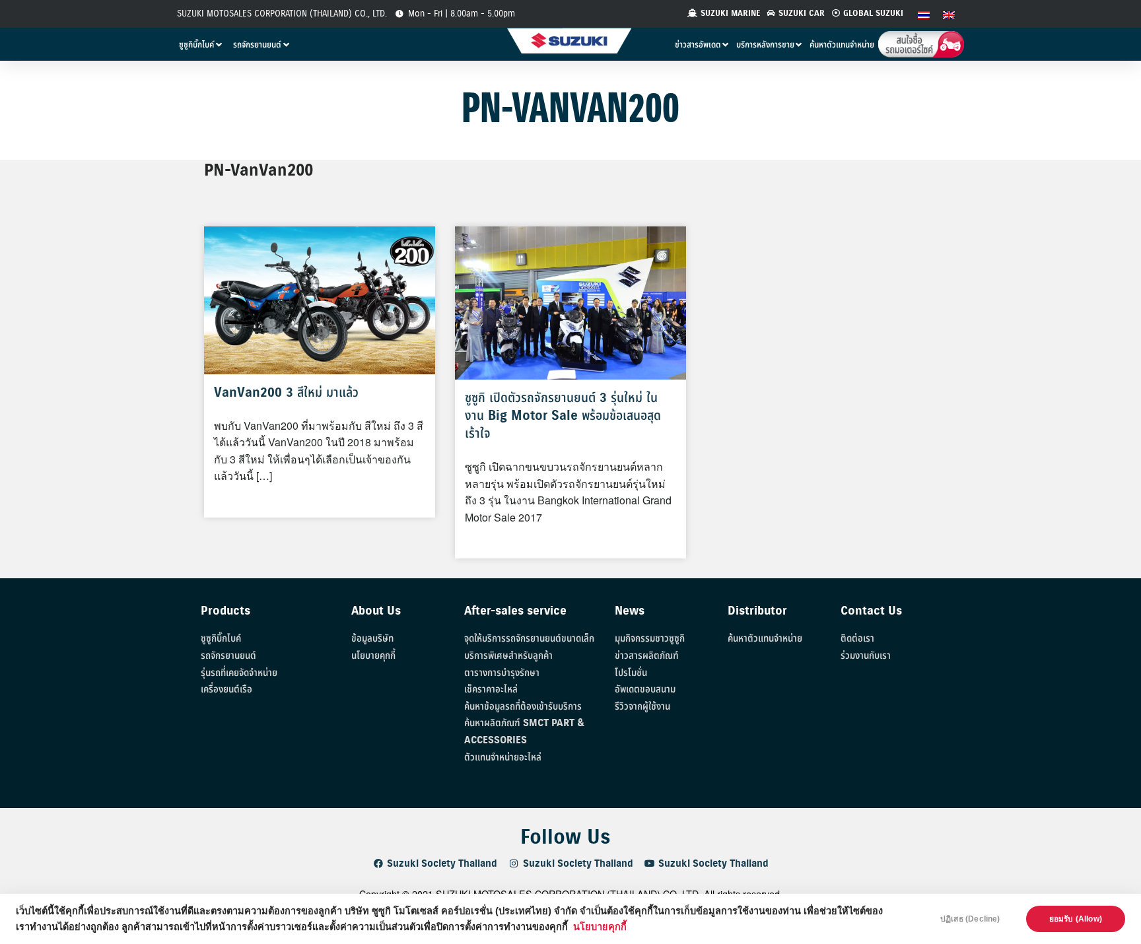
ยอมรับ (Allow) (1075, 919)
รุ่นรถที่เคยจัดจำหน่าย (239, 673)
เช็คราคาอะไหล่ (491, 689)
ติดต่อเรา (857, 639)
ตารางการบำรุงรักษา (501, 673)
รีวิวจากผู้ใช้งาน (642, 707)
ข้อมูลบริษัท (372, 639)
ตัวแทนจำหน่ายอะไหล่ (502, 757)
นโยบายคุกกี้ (600, 927)
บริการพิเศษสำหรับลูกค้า (508, 656)
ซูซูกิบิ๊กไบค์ (221, 639)
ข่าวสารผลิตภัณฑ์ (647, 656)
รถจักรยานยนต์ (228, 656)
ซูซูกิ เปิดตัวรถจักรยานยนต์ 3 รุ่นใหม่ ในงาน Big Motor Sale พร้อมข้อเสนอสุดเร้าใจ (563, 416)
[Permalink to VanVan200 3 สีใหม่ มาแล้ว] (319, 299)
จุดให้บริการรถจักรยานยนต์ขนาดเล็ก (529, 639)
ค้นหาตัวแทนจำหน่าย (765, 639)
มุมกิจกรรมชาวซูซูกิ (650, 639)
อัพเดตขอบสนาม (645, 689)
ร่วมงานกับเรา (866, 656)
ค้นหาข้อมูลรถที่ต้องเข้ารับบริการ (523, 707)
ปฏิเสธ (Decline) (970, 919)
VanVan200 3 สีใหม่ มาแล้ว (286, 393)
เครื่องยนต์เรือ (226, 689)
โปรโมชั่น (631, 673)
